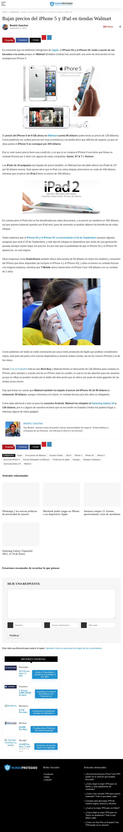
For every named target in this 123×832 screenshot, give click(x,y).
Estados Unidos (56, 455)
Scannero (23, 686)
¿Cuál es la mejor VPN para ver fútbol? (103, 808)
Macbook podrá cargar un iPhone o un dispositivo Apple (61, 513)
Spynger (23, 740)
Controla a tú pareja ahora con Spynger (45, 746)
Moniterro (23, 706)
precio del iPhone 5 (12, 460)
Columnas (14, 12)
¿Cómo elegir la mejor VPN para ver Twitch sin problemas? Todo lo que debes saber (101, 815)
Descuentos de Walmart (36, 455)
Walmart (52, 135)
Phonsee (23, 723)
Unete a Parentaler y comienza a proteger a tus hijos (45, 674)
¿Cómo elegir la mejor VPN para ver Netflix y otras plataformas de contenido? (101, 786)
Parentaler (23, 667)
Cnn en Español (18, 369)
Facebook (48, 774)
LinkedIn (47, 780)
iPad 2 (68, 455)
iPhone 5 (101, 455)
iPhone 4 (78, 455)
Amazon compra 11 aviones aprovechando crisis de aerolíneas (102, 513)
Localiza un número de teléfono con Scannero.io (46, 693)
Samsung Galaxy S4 (103, 403)
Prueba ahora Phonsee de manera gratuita (44, 729)
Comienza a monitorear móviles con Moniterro (43, 712)
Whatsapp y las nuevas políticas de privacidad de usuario (19, 513)
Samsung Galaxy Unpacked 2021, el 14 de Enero (17, 552)
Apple (19, 455)
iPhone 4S (89, 455)
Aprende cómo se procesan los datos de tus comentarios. (74, 648)
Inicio (4, 12)
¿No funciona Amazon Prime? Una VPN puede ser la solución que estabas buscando (103, 777)
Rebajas (76, 460)
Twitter (46, 777)
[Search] (118, 4)
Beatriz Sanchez (19, 25)
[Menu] (3, 4)
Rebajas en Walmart (91, 460)
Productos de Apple (61, 460)
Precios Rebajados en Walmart (36, 460)
